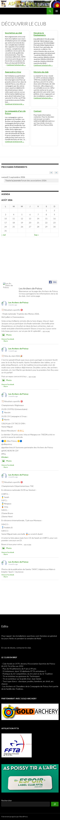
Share (5, 341)
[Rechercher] (55, 804)
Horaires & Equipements (40, 34)
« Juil (4, 235)
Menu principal (56, 11)
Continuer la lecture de (16, 65)
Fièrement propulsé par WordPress (14, 817)
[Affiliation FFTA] (16, 745)
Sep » (36, 235)
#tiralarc (5, 457)
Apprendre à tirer (13, 72)
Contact (37, 111)
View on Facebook (7, 339)
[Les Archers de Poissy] (9, 285)
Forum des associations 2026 (25, 180)
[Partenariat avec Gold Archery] (30, 711)
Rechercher (6, 800)
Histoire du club (41, 72)
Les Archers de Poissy (18, 302)
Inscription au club (13, 33)
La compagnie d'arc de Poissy (15, 112)
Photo (9, 335)
